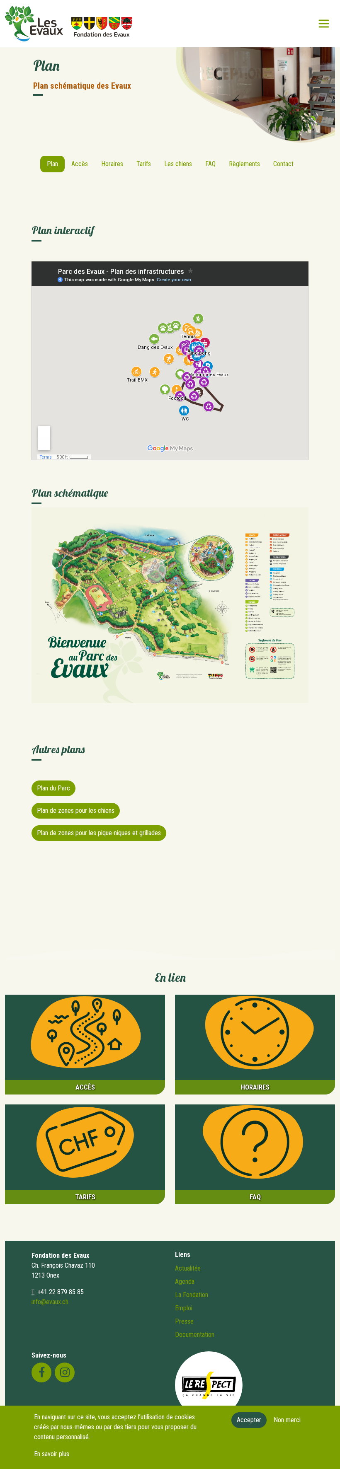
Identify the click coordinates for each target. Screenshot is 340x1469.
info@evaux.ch (50, 1302)
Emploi (183, 1308)
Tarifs (143, 164)
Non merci (287, 1420)
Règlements (244, 164)
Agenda (184, 1281)
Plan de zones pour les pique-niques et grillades (99, 833)
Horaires (112, 164)
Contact (283, 164)
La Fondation (191, 1295)
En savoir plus (51, 1454)
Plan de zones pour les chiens (75, 810)
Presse (184, 1321)
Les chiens (178, 164)
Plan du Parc (53, 788)
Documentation (194, 1335)
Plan (52, 164)
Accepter (249, 1420)
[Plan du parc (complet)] (170, 605)
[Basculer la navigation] (324, 23)
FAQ (210, 164)
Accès (79, 164)
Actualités (188, 1268)
